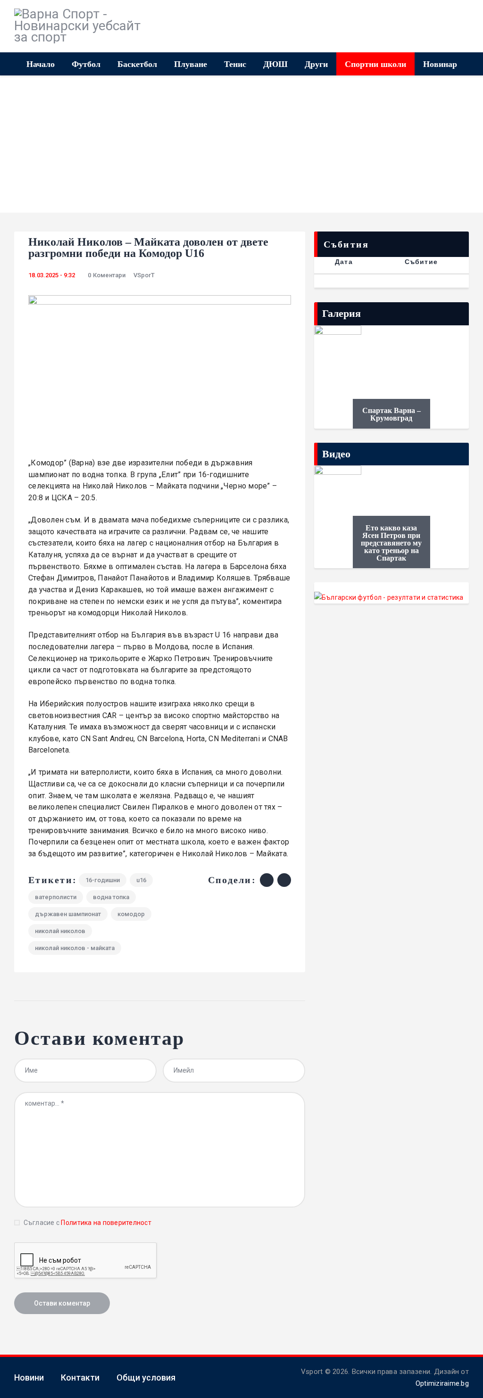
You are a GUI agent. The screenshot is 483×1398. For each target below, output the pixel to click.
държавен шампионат (68, 914)
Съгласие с (87, 1222)
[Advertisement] (241, 147)
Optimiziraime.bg (442, 1383)
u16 (141, 880)
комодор (131, 914)
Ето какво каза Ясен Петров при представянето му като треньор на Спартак (391, 543)
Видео (336, 454)
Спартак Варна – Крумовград (391, 414)
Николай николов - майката (75, 947)
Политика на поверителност (106, 1222)
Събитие (421, 261)
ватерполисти (55, 897)
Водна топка (111, 897)
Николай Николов (60, 931)
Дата (344, 261)
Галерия (341, 313)
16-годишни (102, 880)
